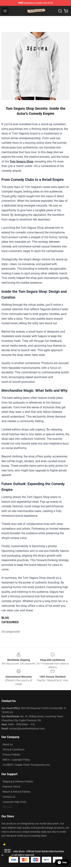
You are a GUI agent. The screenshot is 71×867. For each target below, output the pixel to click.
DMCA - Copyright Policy (16, 759)
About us (8, 744)
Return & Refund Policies (16, 791)
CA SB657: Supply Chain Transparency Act (26, 764)
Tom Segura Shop (21, 161)
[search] (60, 11)
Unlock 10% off (7, 851)
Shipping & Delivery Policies (18, 781)
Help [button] (64, 862)
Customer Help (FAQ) (14, 801)
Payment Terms (11, 786)
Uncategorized (10, 631)
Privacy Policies (11, 754)
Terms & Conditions (13, 749)
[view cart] (66, 11)
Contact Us (9, 796)
